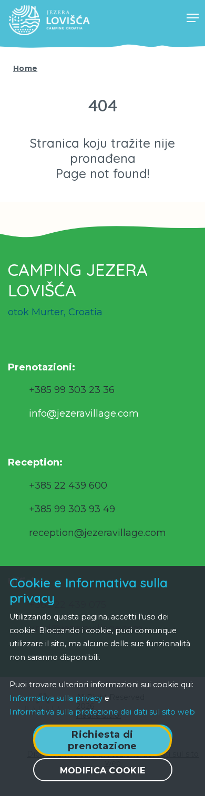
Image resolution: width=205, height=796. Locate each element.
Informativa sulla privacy (55, 698)
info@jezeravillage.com (84, 413)
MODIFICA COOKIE (103, 771)
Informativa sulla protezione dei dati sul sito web (102, 712)
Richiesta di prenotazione (102, 740)
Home (25, 68)
